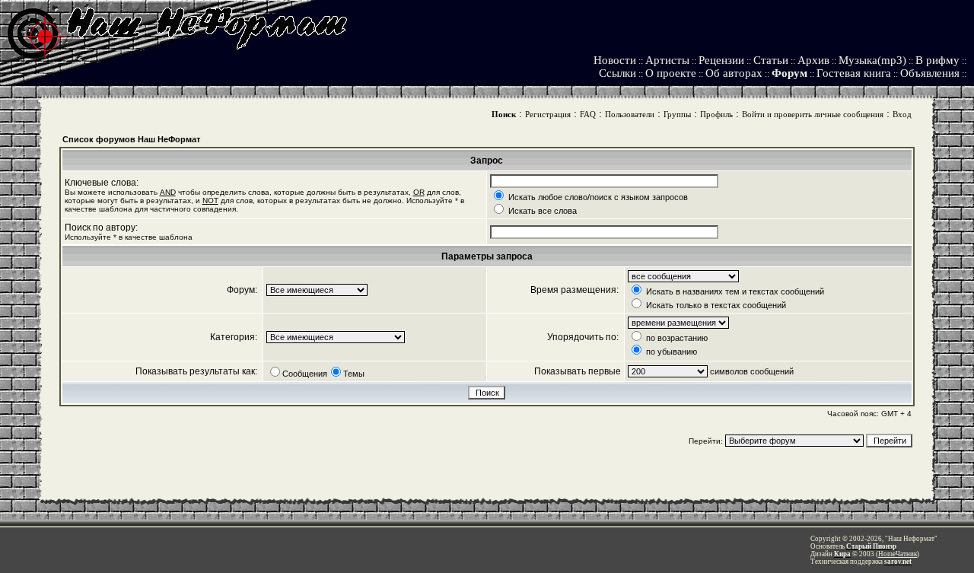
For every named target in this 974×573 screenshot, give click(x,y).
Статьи (770, 60)
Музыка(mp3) (872, 60)
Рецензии (721, 60)
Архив (813, 60)
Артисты (667, 60)
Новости (615, 60)
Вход (902, 114)
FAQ (588, 114)
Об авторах (733, 73)
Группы (677, 114)
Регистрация (548, 114)
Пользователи (629, 114)
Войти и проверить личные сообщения (812, 114)
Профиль (716, 114)
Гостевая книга (853, 73)
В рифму (937, 60)
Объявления (930, 73)
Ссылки (617, 73)
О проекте (670, 73)
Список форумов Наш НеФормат (131, 139)
